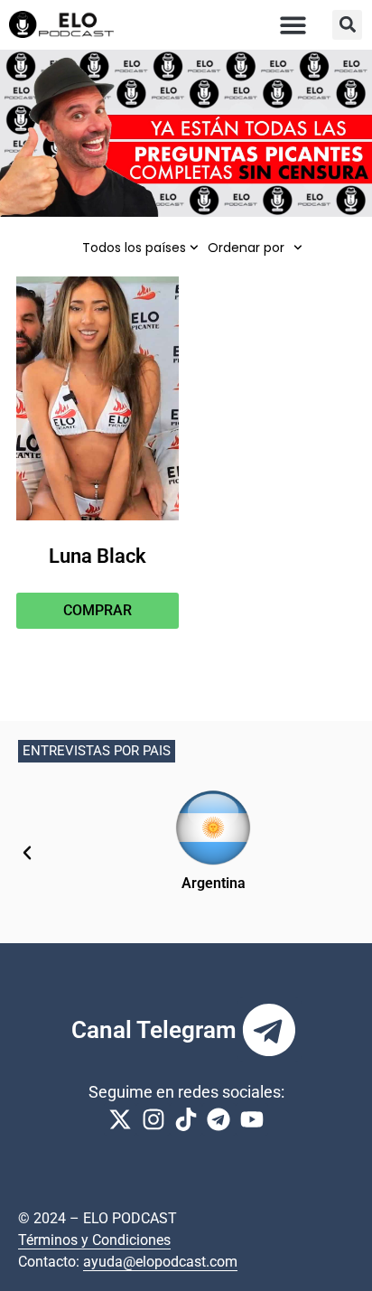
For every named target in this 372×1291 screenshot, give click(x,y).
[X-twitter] (120, 1119)
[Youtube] (252, 1119)
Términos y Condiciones (94, 1240)
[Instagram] (152, 1119)
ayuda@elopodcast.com (160, 1261)
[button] (294, 25)
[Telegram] (269, 1029)
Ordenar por (246, 248)
